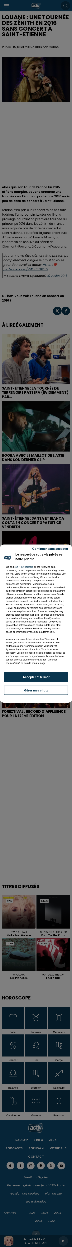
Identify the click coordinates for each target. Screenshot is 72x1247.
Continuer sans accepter (50, 548)
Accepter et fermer (36, 677)
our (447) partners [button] (23, 566)
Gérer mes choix (36, 690)
